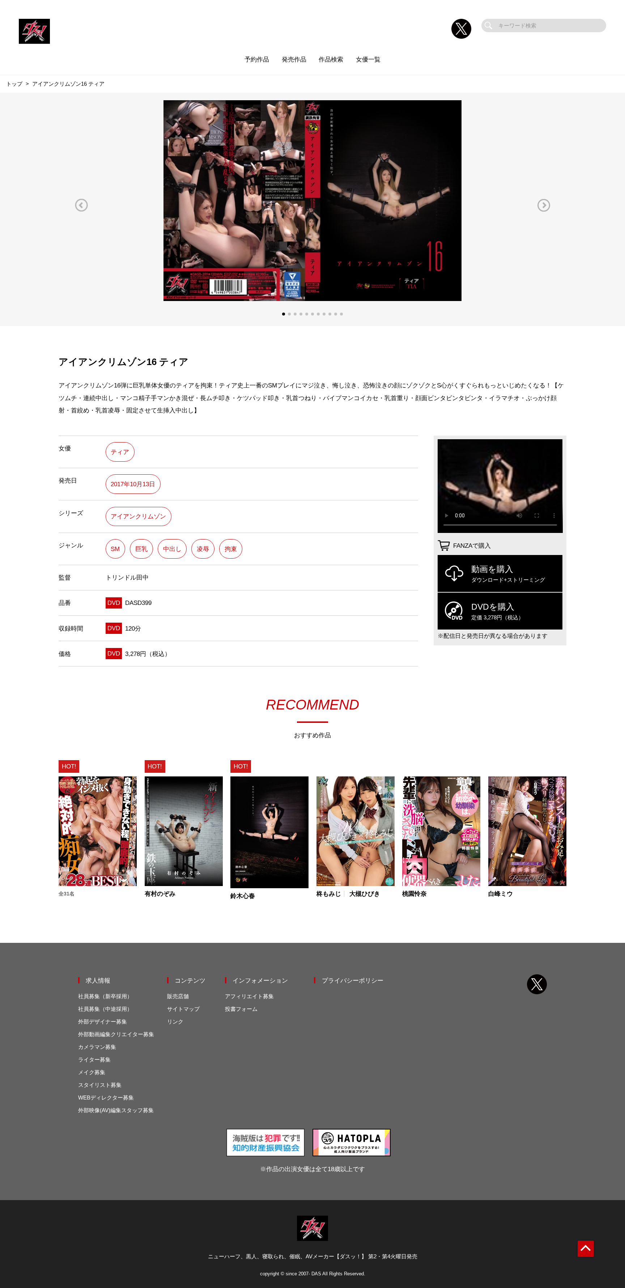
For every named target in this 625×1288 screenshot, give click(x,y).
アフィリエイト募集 (249, 996)
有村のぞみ (160, 894)
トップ (14, 84)
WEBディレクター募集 (106, 1097)
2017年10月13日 (133, 484)
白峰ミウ (500, 894)
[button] (81, 205)
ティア (120, 452)
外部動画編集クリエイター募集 (116, 1034)
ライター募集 (94, 1059)
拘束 (231, 548)
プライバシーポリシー (352, 980)
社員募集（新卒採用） (105, 996)
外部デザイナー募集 (102, 1021)
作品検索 (331, 59)
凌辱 (203, 548)
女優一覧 (368, 59)
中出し (172, 548)
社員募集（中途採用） (105, 1009)
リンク (175, 1021)
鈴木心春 (242, 896)
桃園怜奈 (414, 894)
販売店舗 (178, 996)
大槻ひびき (364, 894)
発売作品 (294, 59)
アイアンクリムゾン (138, 516)
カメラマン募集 (97, 1047)
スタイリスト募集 (100, 1085)
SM (115, 548)
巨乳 (141, 548)
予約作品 (257, 59)
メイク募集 (91, 1072)
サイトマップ (183, 1009)
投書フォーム (241, 1009)
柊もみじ (328, 894)
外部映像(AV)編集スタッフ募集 (116, 1110)
